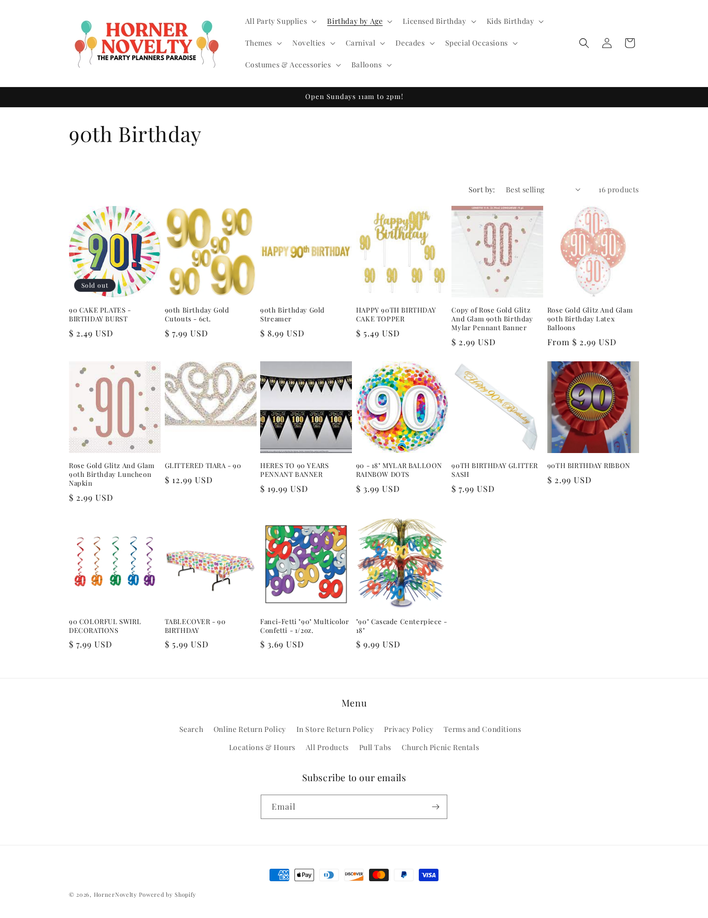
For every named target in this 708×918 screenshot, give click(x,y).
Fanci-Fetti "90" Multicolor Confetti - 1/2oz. (304, 625)
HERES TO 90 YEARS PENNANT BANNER (294, 469)
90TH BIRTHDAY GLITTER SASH (494, 469)
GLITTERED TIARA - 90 (203, 465)
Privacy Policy (408, 729)
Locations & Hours (262, 747)
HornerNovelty (115, 894)
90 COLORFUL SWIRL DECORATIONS (105, 625)
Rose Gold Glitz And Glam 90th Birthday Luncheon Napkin (111, 474)
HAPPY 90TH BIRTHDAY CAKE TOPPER (396, 314)
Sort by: (482, 189)
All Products (327, 747)
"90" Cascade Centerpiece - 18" (401, 625)
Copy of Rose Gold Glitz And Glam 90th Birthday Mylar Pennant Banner (492, 319)
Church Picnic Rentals (440, 747)
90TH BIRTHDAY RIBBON (588, 465)
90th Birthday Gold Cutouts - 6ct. (197, 314)
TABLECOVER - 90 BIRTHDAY (195, 625)
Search (191, 729)
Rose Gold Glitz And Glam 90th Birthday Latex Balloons (590, 319)
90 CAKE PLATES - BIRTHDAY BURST (100, 314)
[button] (280, 21)
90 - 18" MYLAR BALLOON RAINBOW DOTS (399, 469)
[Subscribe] (435, 807)
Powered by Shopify (167, 894)
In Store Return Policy (335, 729)
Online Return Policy (250, 729)
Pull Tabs (375, 747)
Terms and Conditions (482, 729)
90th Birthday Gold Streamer (292, 314)
